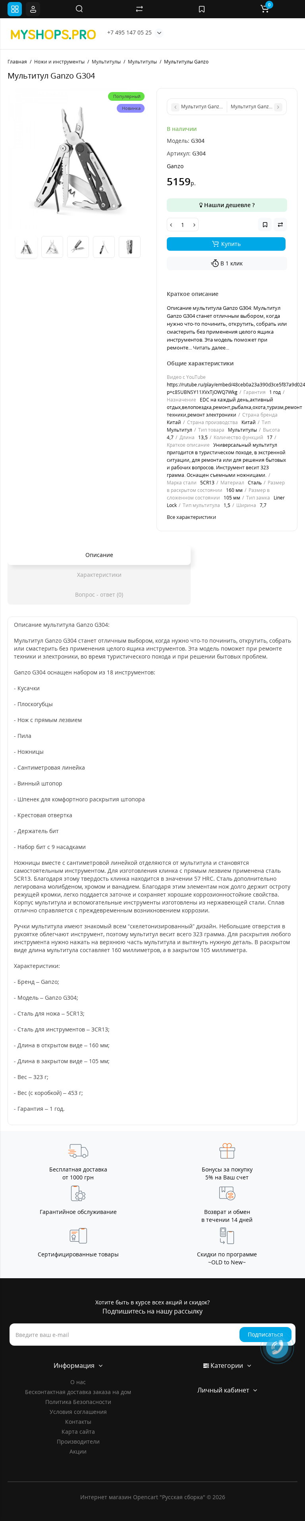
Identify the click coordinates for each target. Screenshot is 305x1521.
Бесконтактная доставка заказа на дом (78, 1392)
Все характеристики (191, 516)
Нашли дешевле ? (229, 205)
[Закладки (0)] (201, 9)
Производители (78, 1441)
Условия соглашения (78, 1411)
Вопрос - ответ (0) (99, 594)
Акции (78, 1451)
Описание (99, 555)
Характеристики (99, 574)
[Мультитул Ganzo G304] (78, 158)
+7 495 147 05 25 (129, 32)
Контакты (78, 1421)
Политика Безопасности (78, 1402)
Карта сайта (78, 1431)
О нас (78, 1382)
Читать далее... (211, 347)
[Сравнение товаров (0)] (139, 9)
